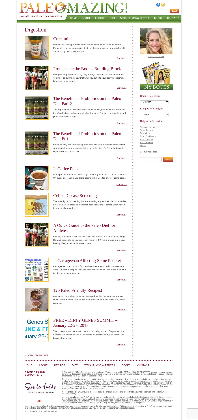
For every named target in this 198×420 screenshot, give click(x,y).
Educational (145, 133)
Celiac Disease (146, 130)
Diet (112, 18)
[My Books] (156, 89)
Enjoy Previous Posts (36, 355)
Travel (143, 145)
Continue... (121, 58)
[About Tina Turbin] (156, 53)
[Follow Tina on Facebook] (158, 6)
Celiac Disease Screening (75, 195)
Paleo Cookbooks (148, 136)
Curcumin (62, 38)
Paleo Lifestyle (146, 139)
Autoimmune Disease (149, 127)
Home (73, 18)
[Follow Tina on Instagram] (163, 6)
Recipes (100, 18)
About (86, 18)
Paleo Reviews (146, 142)
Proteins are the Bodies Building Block (87, 68)
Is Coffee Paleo (66, 168)
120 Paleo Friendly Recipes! (77, 290)
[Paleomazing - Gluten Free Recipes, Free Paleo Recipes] (73, 13)
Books (158, 18)
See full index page (148, 152)
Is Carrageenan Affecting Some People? (87, 260)
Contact (173, 18)
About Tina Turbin (156, 56)
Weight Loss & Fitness (134, 18)
